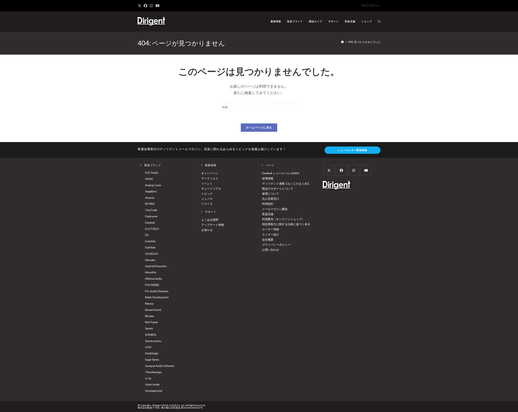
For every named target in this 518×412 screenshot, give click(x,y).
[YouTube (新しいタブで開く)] (157, 6)
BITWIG (150, 203)
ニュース (207, 198)
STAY (148, 347)
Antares (149, 197)
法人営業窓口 (270, 198)
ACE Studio (151, 172)
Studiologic (151, 353)
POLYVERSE (152, 285)
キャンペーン (209, 173)
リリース (207, 203)
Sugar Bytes (152, 359)
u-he (148, 378)
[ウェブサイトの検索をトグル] (379, 21)
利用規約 (267, 203)
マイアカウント (370, 5)
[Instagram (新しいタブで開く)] (151, 6)
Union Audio (152, 384)
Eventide (150, 241)
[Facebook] (341, 170)
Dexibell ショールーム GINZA (280, 173)
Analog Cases (153, 185)
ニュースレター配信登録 (352, 150)
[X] (328, 170)
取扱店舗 (267, 214)
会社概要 (267, 239)
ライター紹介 (270, 234)
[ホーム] (342, 42)
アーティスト (209, 178)
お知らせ (207, 229)
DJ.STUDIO (152, 228)
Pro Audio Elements (156, 291)
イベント (207, 183)
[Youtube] (366, 170)
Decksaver (151, 216)
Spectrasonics (153, 341)
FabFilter (150, 247)
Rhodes (149, 316)
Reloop (149, 303)
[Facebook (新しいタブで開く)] (145, 6)
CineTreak (151, 210)
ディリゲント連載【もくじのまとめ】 (286, 183)
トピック (207, 193)
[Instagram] (353, 170)
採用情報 (267, 178)
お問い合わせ (270, 249)
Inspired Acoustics (156, 266)
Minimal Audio (153, 278)
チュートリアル (211, 188)
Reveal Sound (153, 309)
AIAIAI (149, 179)
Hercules (150, 260)
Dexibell (150, 222)
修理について (270, 193)
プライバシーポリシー (276, 244)
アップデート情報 (212, 224)
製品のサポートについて (277, 188)
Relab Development (157, 297)
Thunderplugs (153, 372)
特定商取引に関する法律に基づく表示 (286, 224)
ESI (147, 235)
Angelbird (151, 191)
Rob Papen (151, 322)
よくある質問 (209, 219)
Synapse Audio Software (159, 365)
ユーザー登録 (270, 229)
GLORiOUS (151, 253)
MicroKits (150, 272)
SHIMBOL (151, 334)
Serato (149, 328)
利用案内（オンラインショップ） (283, 219)
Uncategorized (153, 390)
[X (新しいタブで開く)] (140, 6)
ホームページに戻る (259, 127)
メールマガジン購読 (275, 209)
